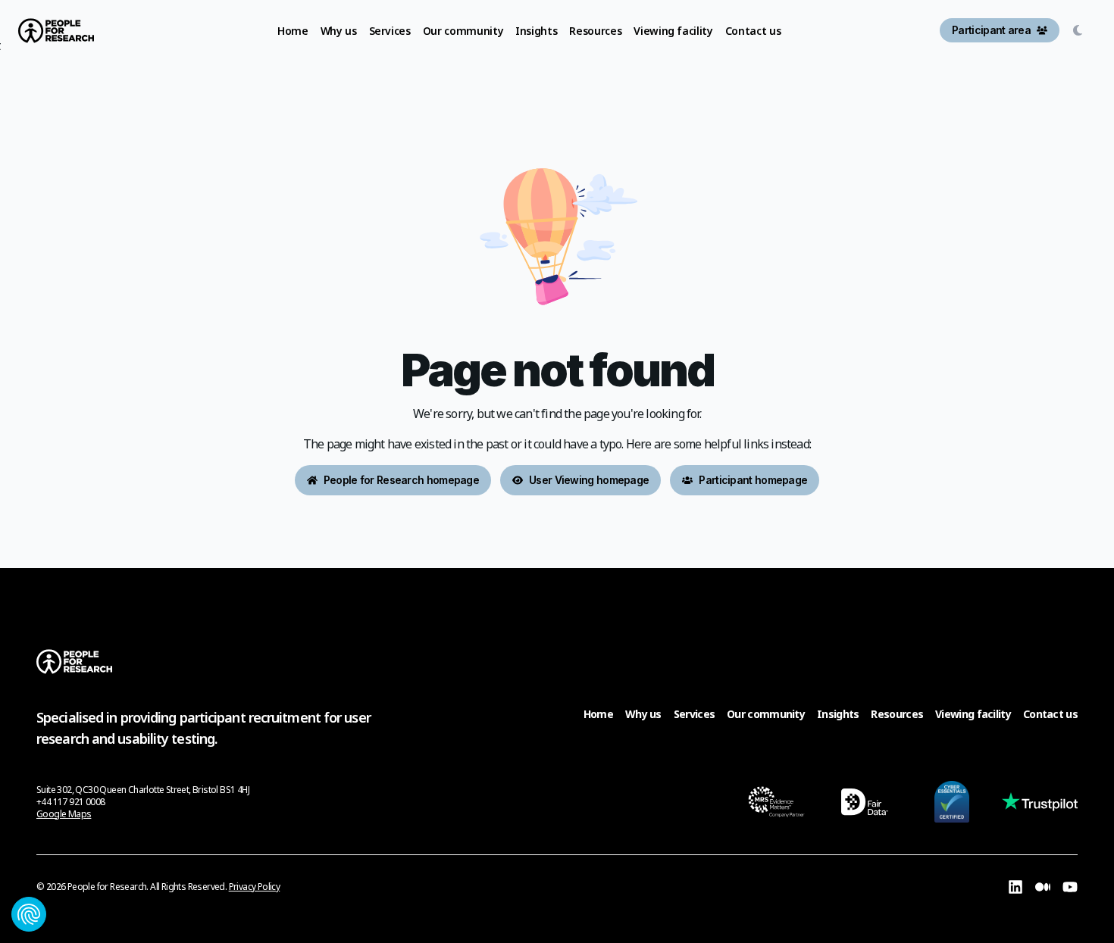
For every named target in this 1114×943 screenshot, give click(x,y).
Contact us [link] (753, 30)
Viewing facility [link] (673, 30)
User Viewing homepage (589, 479)
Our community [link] (463, 30)
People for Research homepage (401, 479)
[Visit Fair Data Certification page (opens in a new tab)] (864, 801)
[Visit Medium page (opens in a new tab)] (1042, 887)
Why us (643, 714)
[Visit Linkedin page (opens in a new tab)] (1015, 887)
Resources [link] (595, 30)
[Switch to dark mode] (1081, 30)
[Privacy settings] (28, 914)
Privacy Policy (254, 886)
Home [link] (292, 30)
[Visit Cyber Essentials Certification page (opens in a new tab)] (951, 802)
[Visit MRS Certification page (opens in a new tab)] (776, 801)
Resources (897, 714)
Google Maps (63, 814)
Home (598, 714)
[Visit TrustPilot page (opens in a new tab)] (1040, 801)
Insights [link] (536, 30)
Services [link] (390, 30)
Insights (838, 714)
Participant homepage (753, 479)
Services (694, 714)
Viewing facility (973, 714)
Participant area (991, 29)
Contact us (1050, 714)
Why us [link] (339, 30)
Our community (766, 714)
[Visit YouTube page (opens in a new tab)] (1070, 887)
